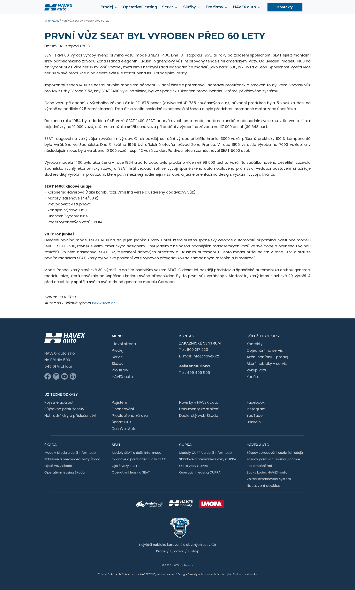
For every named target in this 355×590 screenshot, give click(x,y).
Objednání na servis (265, 350)
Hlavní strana (124, 343)
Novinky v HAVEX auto (198, 402)
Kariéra (253, 376)
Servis (117, 357)
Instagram (256, 408)
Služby (117, 363)
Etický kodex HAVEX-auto (267, 472)
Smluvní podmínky (245, 574)
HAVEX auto (122, 376)
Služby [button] (189, 7)
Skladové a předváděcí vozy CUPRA (207, 459)
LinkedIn (254, 422)
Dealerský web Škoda (198, 415)
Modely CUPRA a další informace (205, 452)
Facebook (256, 402)
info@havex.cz (206, 356)
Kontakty (285, 7)
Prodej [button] (106, 7)
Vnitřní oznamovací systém (269, 479)
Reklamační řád (259, 465)
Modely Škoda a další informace (70, 452)
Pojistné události (59, 402)
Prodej (117, 350)
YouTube (255, 415)
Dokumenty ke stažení (199, 408)
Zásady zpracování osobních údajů (275, 452)
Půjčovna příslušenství (64, 408)
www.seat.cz (103, 302)
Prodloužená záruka (130, 415)
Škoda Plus (121, 422)
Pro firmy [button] (214, 7)
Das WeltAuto (124, 428)
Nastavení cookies (263, 485)
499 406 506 (198, 372)
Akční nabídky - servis (267, 363)
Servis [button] (167, 7)
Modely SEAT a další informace (136, 452)
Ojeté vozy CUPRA (193, 465)
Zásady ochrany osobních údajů (209, 574)
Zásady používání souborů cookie (273, 459)
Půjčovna (176, 551)
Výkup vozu (257, 370)
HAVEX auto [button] (244, 7)
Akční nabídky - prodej (267, 357)
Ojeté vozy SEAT (125, 465)
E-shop (193, 551)
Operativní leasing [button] (140, 7)
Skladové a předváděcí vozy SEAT (139, 459)
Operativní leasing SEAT (131, 472)
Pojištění (119, 402)
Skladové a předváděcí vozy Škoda (72, 459)
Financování (123, 408)
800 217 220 (197, 349)
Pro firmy (120, 370)
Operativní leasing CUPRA (200, 472)
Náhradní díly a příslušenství (70, 415)
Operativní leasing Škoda (64, 472)
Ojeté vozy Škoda (58, 465)
